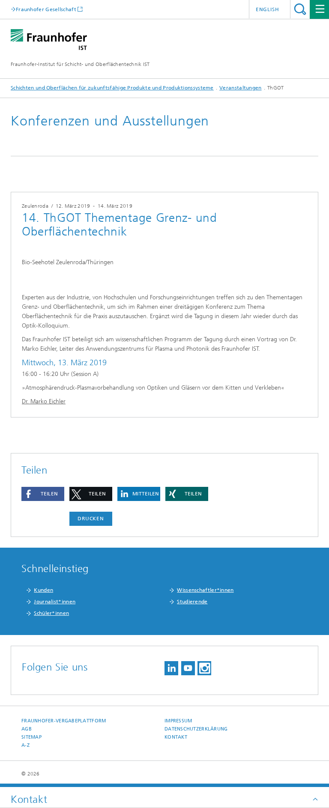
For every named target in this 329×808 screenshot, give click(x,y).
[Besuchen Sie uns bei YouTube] (188, 668)
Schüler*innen (51, 613)
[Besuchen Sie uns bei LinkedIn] (171, 668)
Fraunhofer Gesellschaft (46, 9)
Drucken (91, 519)
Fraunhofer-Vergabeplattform (63, 721)
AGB (26, 729)
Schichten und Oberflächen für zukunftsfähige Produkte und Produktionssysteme (112, 88)
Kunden (43, 590)
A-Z (25, 745)
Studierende (192, 602)
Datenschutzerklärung (196, 729)
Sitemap (31, 737)
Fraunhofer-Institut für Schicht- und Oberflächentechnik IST (80, 64)
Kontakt (175, 737)
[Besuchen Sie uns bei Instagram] (204, 668)
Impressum (178, 721)
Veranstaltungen (240, 88)
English (267, 9)
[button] (42, 494)
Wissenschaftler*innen (205, 590)
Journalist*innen (54, 602)
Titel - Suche (300, 9)
